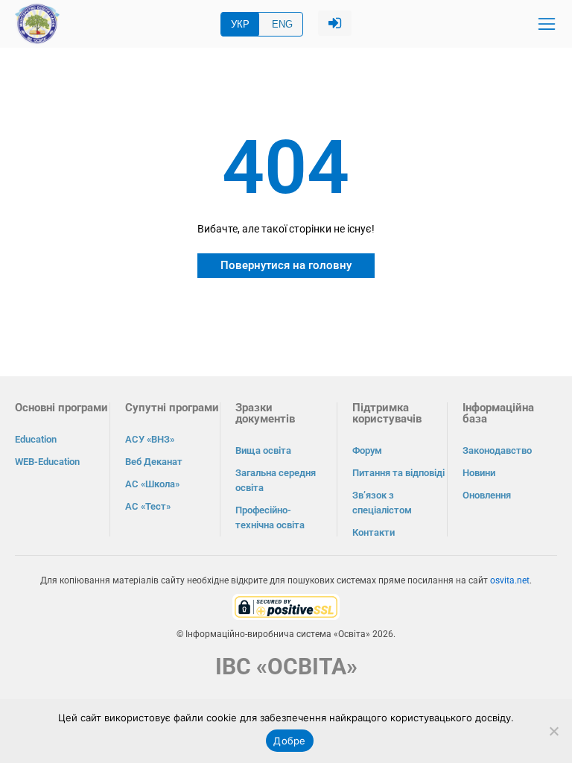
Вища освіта (263, 450)
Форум (367, 450)
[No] (553, 731)
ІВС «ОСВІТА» (286, 666)
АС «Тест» (148, 506)
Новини (479, 472)
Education (36, 439)
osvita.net (510, 580)
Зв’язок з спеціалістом (382, 503)
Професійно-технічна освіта (270, 517)
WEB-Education (47, 461)
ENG (282, 24)
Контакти (373, 532)
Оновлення (487, 495)
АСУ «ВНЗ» (149, 439)
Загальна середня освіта (275, 480)
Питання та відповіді (398, 472)
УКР (240, 24)
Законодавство (497, 450)
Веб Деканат (153, 461)
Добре (289, 741)
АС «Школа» (152, 484)
